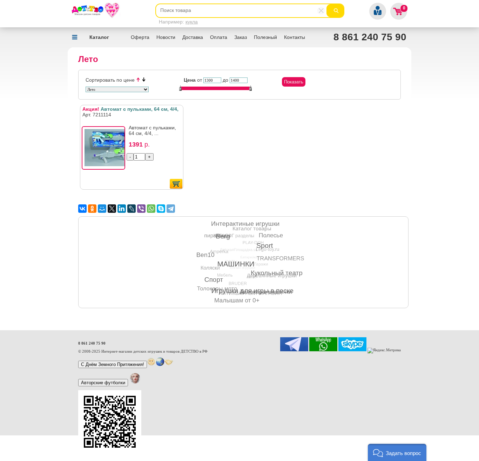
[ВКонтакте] (82, 208)
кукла (191, 22)
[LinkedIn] (121, 208)
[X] (112, 208)
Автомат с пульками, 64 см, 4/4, (130, 109)
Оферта (140, 37)
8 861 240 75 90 (369, 37)
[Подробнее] (106, 150)
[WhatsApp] (151, 208)
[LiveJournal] (131, 208)
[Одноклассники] (92, 208)
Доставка (192, 37)
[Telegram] (171, 208)
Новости (165, 37)
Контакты (294, 37)
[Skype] (161, 208)
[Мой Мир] (102, 208)
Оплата (218, 37)
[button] (397, 452)
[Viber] (141, 208)
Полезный (265, 37)
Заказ (240, 37)
